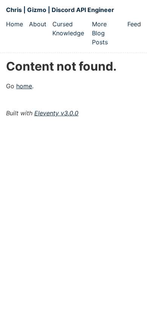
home (24, 86)
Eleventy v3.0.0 (56, 113)
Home (14, 24)
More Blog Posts (100, 33)
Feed (134, 24)
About (37, 24)
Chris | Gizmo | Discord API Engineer (60, 10)
